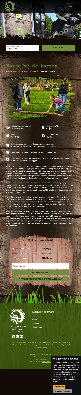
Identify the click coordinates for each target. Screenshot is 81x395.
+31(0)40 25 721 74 (19, 326)
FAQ (35, 319)
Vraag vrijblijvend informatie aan (41, 279)
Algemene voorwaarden (40, 357)
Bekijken (58, 48)
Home (8, 71)
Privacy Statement (40, 359)
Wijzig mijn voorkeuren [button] (62, 391)
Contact (36, 323)
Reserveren (42, 273)
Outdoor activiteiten (31, 71)
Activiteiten (17, 71)
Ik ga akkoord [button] (59, 387)
